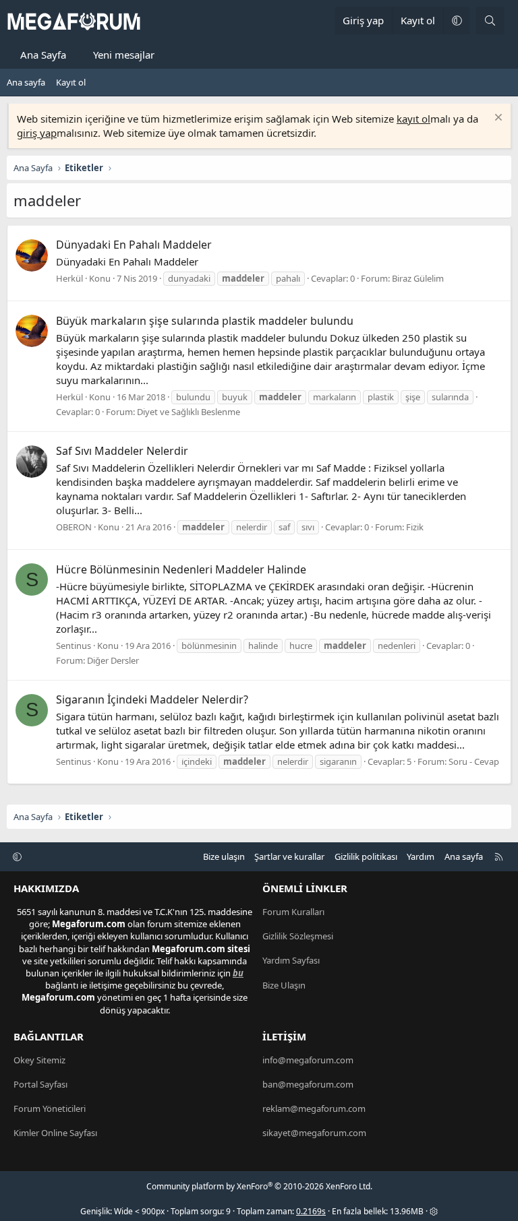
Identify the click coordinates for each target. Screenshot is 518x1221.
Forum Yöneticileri (49, 1108)
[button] (456, 20)
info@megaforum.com (307, 1060)
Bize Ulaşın (284, 985)
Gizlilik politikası (366, 856)
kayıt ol (413, 118)
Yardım (420, 856)
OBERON (74, 527)
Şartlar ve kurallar (289, 856)
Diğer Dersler (113, 660)
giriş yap (37, 132)
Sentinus (73, 645)
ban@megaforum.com (307, 1084)
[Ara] (490, 20)
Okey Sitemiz (39, 1060)
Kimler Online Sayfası (55, 1133)
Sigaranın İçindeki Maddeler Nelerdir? (152, 699)
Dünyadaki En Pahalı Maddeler (134, 244)
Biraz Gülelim (418, 278)
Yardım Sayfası (291, 960)
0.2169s (311, 1211)
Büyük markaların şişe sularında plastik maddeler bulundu (204, 320)
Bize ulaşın (224, 856)
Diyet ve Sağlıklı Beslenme (188, 412)
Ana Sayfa (43, 54)
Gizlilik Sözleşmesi (297, 936)
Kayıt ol (71, 82)
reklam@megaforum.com (314, 1108)
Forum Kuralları (293, 912)
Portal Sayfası (40, 1084)
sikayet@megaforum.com (314, 1133)
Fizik (415, 527)
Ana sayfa (26, 82)
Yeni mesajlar (123, 54)
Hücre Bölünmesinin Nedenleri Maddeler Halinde (181, 569)
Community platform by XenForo (259, 1186)
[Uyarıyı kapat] (496, 119)
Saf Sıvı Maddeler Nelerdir (122, 450)
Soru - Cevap (474, 761)
